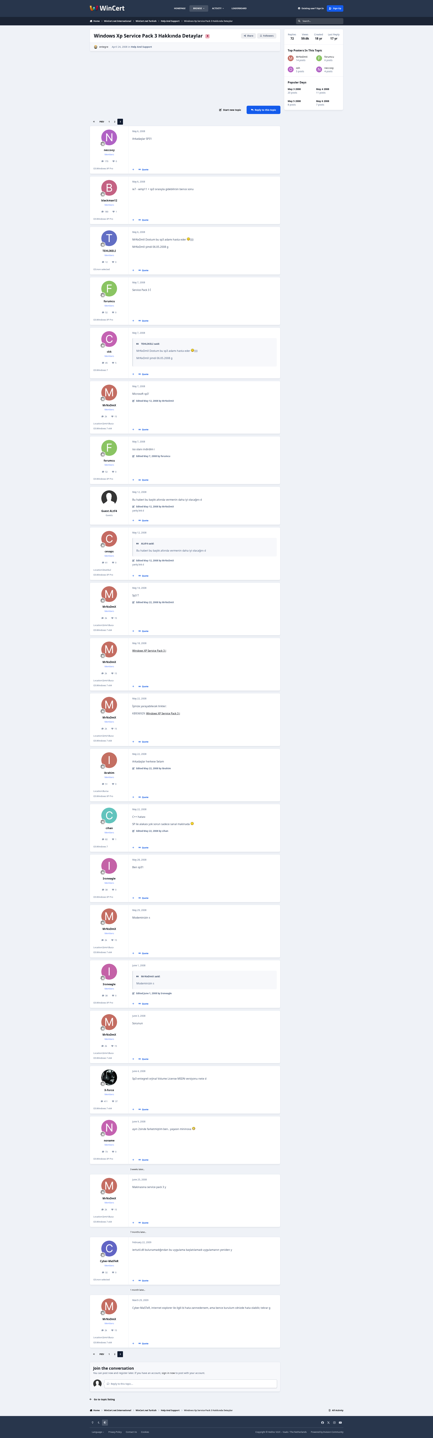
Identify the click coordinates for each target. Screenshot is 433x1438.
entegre (103, 46)
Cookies (145, 1432)
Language (97, 1432)
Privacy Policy (115, 1432)
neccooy (109, 150)
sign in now (168, 1373)
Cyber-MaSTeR (109, 1261)
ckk (109, 351)
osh (298, 68)
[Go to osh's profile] (291, 69)
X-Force (109, 1090)
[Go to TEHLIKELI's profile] (109, 238)
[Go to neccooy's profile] (109, 137)
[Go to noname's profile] (109, 1128)
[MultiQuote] (133, 169)
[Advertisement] (185, 78)
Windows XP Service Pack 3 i (149, 651)
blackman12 (109, 200)
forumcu (109, 301)
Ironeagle (109, 878)
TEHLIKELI (109, 251)
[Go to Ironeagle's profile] (109, 866)
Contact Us (131, 1432)
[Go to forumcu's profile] (109, 289)
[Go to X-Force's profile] (109, 1077)
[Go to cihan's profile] (109, 816)
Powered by (327, 1432)
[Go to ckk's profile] (109, 339)
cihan (109, 828)
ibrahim (109, 773)
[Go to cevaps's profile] (109, 539)
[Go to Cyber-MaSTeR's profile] (109, 1249)
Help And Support (141, 46)
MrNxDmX (109, 405)
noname (109, 1140)
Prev (101, 121)
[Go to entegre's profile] (95, 47)
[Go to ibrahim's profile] (109, 760)
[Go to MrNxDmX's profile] (109, 393)
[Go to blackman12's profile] (109, 188)
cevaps (109, 551)
